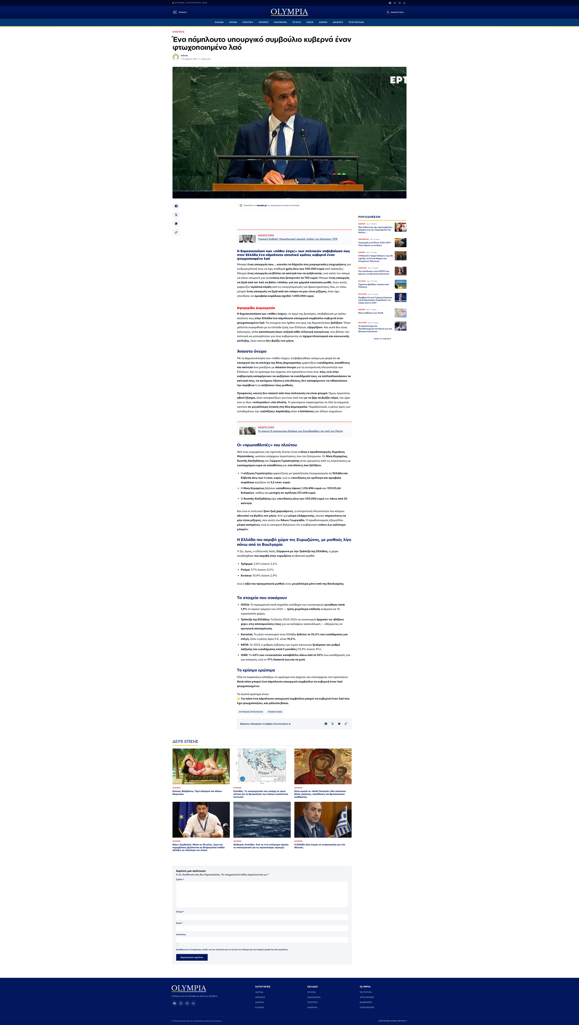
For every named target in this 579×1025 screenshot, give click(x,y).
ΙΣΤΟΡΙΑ (296, 22)
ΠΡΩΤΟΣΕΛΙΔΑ (356, 22)
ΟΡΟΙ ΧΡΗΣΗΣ (367, 997)
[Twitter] (395, 3)
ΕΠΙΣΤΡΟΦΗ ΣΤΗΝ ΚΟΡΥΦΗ (393, 1021)
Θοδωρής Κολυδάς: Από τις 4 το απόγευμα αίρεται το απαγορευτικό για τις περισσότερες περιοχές (260, 846)
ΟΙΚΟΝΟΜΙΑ (280, 22)
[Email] (399, 3)
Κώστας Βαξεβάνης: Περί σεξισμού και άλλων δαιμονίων (197, 792)
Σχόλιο (180, 879)
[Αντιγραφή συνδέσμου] (176, 232)
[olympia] (289, 12)
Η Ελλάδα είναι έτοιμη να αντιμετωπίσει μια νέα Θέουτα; (319, 846)
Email (179, 923)
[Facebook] (390, 3)
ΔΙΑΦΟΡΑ (338, 22)
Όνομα (180, 911)
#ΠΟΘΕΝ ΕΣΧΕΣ (275, 712)
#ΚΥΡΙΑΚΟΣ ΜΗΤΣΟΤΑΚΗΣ (251, 712)
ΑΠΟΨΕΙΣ (264, 22)
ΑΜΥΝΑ (233, 22)
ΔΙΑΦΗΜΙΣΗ (366, 1002)
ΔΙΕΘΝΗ (323, 22)
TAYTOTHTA (366, 992)
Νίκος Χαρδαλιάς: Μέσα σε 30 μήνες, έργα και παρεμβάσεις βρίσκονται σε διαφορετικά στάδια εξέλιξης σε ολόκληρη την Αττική (198, 847)
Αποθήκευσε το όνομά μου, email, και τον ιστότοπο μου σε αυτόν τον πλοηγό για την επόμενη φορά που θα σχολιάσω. (232, 949)
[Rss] (404, 3)
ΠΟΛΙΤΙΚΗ (247, 22)
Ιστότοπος (181, 934)
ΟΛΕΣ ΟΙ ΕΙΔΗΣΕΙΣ (382, 339)
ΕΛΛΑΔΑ (219, 22)
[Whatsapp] (176, 223)
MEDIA (310, 22)
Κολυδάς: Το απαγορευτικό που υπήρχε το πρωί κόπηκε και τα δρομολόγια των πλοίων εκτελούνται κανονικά (260, 794)
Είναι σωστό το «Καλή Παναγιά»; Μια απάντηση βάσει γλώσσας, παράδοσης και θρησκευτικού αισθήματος (320, 794)
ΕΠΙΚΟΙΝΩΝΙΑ (367, 1007)
